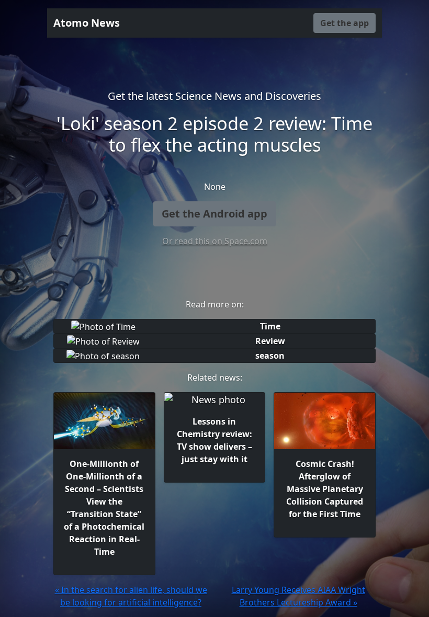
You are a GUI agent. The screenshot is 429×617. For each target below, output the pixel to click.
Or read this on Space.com (214, 241)
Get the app (344, 23)
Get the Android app (214, 214)
